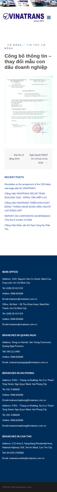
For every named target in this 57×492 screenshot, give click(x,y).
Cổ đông (15, 45)
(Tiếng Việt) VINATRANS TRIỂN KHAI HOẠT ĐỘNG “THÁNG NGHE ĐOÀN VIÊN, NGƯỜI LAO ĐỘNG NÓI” (28, 206)
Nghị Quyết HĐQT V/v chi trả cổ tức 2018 (38, 159)
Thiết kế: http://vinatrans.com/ (17, 487)
